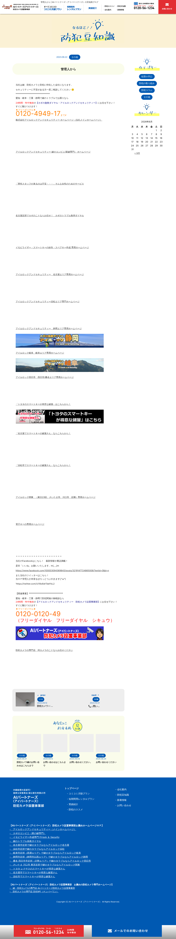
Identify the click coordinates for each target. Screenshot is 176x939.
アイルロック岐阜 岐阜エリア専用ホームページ (40, 352)
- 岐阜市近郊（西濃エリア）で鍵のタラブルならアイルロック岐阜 (45, 852)
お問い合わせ (124, 805)
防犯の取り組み (147, 83)
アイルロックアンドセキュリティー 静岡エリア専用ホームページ (49, 328)
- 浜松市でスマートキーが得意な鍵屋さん (32, 876)
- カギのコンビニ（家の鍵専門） (28, 833)
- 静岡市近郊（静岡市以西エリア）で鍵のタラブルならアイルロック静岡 (49, 856)
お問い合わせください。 (80, 762)
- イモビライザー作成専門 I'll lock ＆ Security (34, 837)
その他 (74, 57)
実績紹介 (73, 804)
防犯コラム (146, 90)
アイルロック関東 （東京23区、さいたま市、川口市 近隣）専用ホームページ (55, 497)
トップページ (72, 788)
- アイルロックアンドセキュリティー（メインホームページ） (43, 829)
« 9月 (137, 153)
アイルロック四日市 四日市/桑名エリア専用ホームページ (45, 377)
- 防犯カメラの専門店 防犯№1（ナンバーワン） (34, 891)
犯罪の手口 (146, 76)
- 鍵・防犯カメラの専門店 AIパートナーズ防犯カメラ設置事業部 (42, 888)
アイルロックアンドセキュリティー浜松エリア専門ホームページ (47, 301)
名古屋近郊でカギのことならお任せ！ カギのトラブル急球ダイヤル (50, 215)
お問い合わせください (106, 762)
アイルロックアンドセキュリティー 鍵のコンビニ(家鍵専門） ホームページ (53, 151)
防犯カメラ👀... (45, 706)
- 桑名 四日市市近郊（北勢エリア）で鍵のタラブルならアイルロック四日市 (50, 860)
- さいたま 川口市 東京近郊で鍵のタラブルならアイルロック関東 (45, 864)
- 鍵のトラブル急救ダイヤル (25, 841)
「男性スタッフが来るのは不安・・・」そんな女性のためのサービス (50, 183)
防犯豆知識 (121, 6)
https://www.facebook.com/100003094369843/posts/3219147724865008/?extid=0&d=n (62, 570)
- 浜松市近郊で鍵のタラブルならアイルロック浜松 (37, 849)
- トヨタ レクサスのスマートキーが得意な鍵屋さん (37, 868)
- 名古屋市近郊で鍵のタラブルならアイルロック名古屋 (39, 845)
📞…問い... (94, 706)
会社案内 (108, 10)
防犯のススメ (110, 6)
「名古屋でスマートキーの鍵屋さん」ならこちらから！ (43, 433)
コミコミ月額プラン (79, 793)
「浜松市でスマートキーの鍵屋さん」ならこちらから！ (43, 465)
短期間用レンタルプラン (81, 799)
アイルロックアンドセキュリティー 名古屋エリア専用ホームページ (50, 274)
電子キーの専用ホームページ (30, 524)
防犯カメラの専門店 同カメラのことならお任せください (44, 650)
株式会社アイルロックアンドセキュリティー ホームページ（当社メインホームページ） (59, 119)
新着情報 (120, 10)
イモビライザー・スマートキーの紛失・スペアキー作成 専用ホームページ (52, 247)
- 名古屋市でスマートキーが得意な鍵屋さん (33, 872)
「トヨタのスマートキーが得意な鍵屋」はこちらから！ (43, 404)
